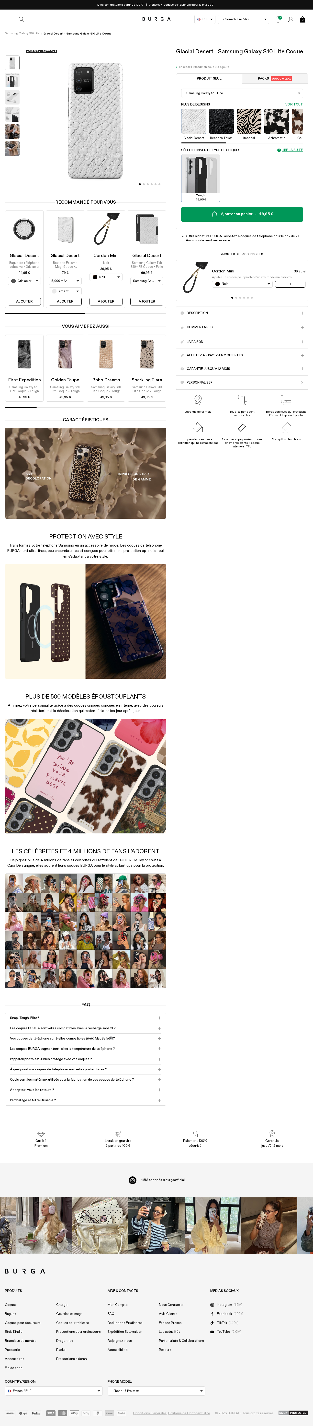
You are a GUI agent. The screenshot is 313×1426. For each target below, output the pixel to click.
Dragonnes (64, 1341)
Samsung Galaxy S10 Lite (22, 33)
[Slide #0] (140, 184)
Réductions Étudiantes (125, 1323)
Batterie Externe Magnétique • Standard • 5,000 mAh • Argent (65, 265)
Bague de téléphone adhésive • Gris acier (24, 265)
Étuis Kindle (13, 1331)
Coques (11, 1305)
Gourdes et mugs (69, 1314)
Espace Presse (170, 1323)
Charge (61, 1305)
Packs (274, 78)
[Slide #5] (159, 184)
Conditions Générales (150, 1413)
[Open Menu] (9, 19)
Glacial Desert (24, 256)
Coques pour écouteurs (23, 1323)
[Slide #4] (155, 184)
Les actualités (169, 1331)
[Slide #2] (148, 184)
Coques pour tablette (72, 1323)
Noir (106, 263)
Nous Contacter (171, 1305)
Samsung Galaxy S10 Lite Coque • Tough (24, 389)
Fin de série (13, 1368)
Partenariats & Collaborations (181, 1341)
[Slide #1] (144, 184)
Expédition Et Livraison (125, 1331)
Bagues (10, 1314)
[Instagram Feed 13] (44, 1225)
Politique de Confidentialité (189, 1413)
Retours (165, 1350)
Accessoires (14, 1359)
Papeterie (12, 1350)
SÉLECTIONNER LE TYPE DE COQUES (210, 150)
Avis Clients (168, 1314)
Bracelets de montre (20, 1341)
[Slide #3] (152, 184)
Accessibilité (118, 1350)
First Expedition (24, 380)
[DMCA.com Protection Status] (293, 1413)
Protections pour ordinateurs (78, 1331)
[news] (278, 19)
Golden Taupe (65, 380)
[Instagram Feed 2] (213, 1225)
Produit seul (209, 78)
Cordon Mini (106, 256)
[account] (291, 19)
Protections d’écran (71, 1359)
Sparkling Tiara (147, 380)
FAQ (111, 1314)
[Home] (157, 19)
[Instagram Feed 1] (156, 1225)
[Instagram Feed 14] (100, 1225)
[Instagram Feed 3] (269, 1225)
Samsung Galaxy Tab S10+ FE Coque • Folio (147, 265)
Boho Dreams (106, 380)
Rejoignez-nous (120, 1341)
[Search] (21, 19)
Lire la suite (292, 150)
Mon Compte (118, 1305)
